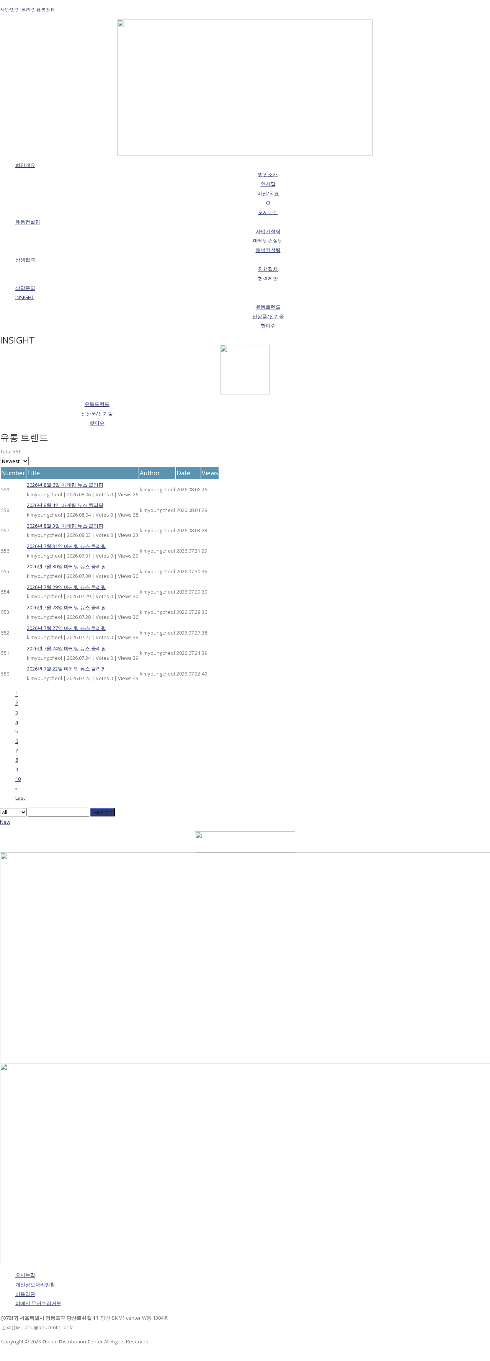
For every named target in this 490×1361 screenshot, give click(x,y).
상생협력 (25, 259)
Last (20, 797)
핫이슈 (97, 422)
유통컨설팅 (27, 221)
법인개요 (25, 165)
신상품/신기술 (97, 413)
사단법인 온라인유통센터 (28, 9)
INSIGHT (24, 297)
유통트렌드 (97, 404)
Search (102, 812)
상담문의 (25, 288)
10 (18, 778)
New (5, 821)
